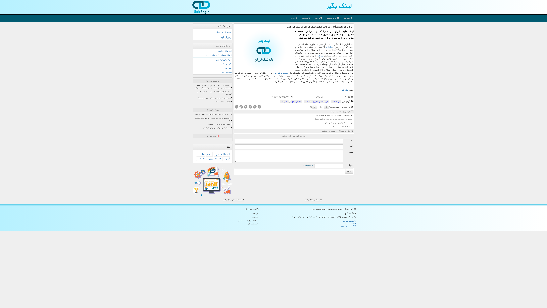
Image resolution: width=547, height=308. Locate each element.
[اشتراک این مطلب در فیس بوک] (255, 107)
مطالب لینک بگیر (312, 200)
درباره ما (317, 18)
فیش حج (228, 68)
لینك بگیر (344, 90)
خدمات (218, 158)
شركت (320, 56)
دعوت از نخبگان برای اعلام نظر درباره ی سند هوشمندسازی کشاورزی (214, 93)
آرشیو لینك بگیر (253, 223)
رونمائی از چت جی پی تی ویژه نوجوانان (220, 124)
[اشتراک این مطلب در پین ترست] (246, 107)
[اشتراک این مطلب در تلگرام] (259, 107)
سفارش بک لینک (223, 32)
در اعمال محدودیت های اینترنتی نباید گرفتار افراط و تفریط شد (334, 115)
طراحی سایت (226, 64)
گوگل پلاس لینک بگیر (347, 223)
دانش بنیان (296, 102)
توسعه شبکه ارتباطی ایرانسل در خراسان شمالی (338, 122)
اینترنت (226, 158)
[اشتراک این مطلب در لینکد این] (241, 107)
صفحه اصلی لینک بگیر (233, 200)
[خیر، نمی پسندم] (314, 107)
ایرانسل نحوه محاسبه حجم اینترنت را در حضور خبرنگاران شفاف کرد (333, 119)
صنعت (285, 73)
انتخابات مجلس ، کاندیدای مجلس (219, 55)
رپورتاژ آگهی (225, 37)
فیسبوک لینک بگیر (348, 221)
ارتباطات (329, 47)
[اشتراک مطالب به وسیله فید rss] (237, 107)
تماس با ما (305, 18)
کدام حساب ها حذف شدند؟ (223, 101)
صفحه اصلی (347, 18)
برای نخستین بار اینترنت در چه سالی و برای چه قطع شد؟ (214, 98)
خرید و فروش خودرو (224, 59)
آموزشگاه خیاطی (225, 51)
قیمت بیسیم (227, 72)
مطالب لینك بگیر (331, 18)
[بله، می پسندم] (326, 107)
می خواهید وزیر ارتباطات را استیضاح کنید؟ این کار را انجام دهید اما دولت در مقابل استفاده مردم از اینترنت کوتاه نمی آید (213, 86)
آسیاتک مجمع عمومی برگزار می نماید (341, 126)
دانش (208, 154)
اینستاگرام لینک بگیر (347, 225)
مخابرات (278, 73)
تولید (202, 154)
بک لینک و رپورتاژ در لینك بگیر (248, 220)
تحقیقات (201, 158)
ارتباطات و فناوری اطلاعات (316, 102)
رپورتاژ (293, 18)
